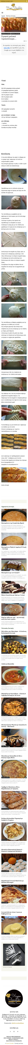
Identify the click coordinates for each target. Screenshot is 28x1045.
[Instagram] (14, 1031)
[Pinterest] (17, 1031)
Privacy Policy (13, 1039)
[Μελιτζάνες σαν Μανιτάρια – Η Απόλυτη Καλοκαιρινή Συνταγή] (14, 644)
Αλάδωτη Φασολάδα (7, 664)
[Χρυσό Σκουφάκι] (14, 6)
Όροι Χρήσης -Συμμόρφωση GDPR (13, 1038)
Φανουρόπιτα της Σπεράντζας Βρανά (12, 523)
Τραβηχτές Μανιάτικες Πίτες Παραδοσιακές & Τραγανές (10, 788)
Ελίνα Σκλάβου (5, 902)
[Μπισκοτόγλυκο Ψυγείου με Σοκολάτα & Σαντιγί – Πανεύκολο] (14, 738)
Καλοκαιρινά (4, 653)
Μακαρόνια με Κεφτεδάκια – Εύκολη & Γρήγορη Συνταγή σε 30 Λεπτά (13, 694)
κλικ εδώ (7, 48)
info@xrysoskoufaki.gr (18, 1023)
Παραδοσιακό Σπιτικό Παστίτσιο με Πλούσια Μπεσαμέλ (12, 881)
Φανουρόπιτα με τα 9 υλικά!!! (10, 572)
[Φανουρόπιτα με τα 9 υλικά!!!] (14, 565)
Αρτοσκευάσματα (5, 809)
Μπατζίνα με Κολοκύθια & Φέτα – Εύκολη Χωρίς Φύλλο (12, 756)
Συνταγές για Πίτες (5, 777)
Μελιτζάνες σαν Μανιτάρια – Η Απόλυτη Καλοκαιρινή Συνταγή (13, 632)
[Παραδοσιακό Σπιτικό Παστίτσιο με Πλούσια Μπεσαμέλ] (14, 894)
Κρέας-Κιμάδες (5, 715)
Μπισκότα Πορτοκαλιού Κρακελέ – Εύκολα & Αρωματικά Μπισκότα (12, 850)
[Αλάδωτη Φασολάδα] (14, 675)
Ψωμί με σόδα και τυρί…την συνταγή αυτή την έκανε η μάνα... (12, 618)
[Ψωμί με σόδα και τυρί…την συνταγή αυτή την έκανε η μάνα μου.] (14, 609)
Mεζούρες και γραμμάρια (14, 1041)
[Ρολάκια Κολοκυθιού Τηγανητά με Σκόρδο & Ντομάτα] (14, 831)
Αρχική (3, 15)
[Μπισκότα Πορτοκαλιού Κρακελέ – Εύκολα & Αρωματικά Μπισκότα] (14, 863)
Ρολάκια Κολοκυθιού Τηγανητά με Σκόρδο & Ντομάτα (12, 819)
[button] (2, 13)
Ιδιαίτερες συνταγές (10, 15)
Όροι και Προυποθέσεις (13, 1036)
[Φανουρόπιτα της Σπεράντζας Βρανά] (14, 515)
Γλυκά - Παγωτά (5, 592)
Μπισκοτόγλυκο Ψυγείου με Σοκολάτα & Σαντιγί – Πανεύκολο (14, 725)
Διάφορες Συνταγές (15, 33)
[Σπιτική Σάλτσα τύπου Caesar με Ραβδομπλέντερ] (14, 925)
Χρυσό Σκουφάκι (10, 1043)
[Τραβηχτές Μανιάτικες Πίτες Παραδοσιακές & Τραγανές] (14, 800)
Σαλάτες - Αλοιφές (5, 933)
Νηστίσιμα (4, 684)
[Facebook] (10, 1031)
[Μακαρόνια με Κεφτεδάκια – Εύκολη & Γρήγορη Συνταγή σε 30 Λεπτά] (14, 707)
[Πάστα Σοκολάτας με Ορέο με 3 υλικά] (14, 587)
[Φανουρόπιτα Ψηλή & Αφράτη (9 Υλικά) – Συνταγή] (14, 539)
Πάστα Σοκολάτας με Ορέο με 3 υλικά (13, 595)
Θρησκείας (4, 520)
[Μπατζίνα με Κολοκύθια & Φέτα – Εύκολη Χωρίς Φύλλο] (14, 769)
